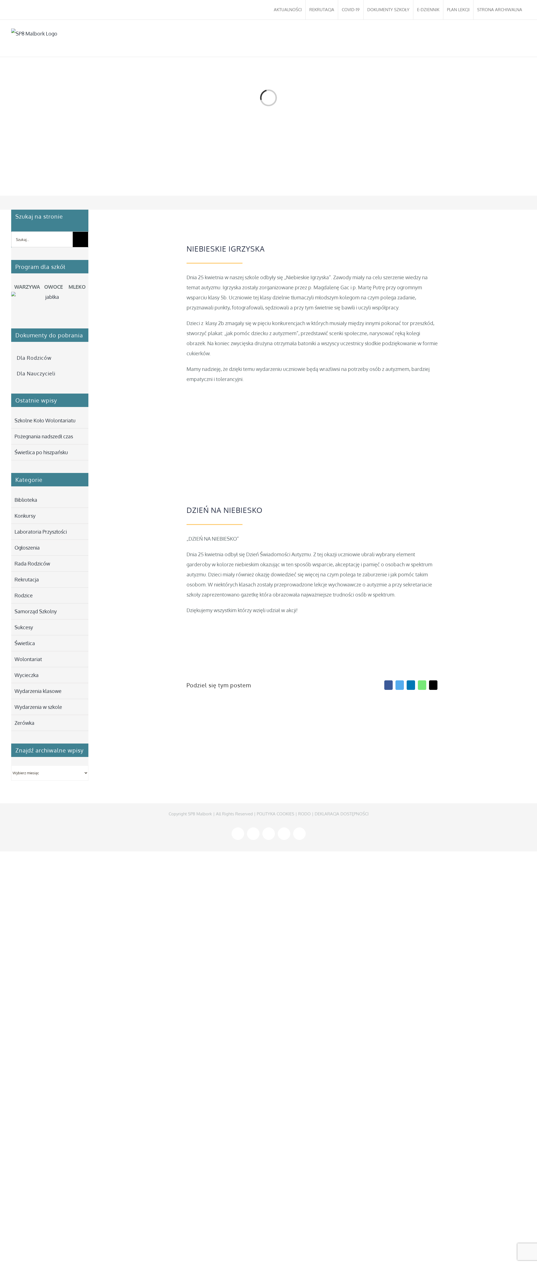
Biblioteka (26, 500)
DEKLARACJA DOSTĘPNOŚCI (342, 813)
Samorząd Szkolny (36, 611)
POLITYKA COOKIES (275, 813)
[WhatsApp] (422, 685)
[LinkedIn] (410, 685)
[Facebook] (388, 685)
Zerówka (24, 723)
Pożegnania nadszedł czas (44, 436)
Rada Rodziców (32, 563)
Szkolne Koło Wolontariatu (45, 420)
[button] (517, 38)
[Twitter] (399, 685)
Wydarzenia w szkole (38, 707)
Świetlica (25, 643)
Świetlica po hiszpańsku (41, 452)
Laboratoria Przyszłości (41, 532)
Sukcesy (24, 627)
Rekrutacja (27, 579)
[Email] (433, 685)
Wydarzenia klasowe (38, 691)
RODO (304, 813)
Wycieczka (27, 675)
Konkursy (25, 516)
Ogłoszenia (27, 548)
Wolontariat (28, 659)
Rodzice (24, 595)
